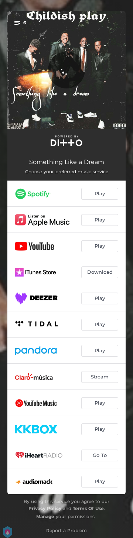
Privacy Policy (44, 508)
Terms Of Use (88, 508)
